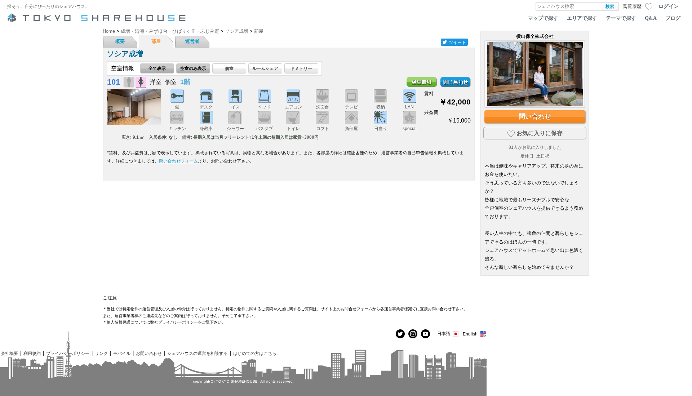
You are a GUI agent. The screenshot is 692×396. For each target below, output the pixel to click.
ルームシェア (265, 68)
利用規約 (32, 353)
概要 (120, 41)
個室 (229, 68)
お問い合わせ (149, 353)
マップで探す (543, 18)
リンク (101, 353)
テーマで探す (621, 18)
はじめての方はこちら (254, 353)
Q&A (651, 18)
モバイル (121, 353)
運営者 (192, 41)
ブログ (672, 18)
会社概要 (9, 353)
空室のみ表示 (193, 68)
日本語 (443, 333)
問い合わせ (535, 116)
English (470, 334)
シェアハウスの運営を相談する (197, 353)
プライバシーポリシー (67, 353)
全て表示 (157, 68)
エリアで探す (582, 18)
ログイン (668, 6)
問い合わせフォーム (178, 161)
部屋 (156, 41)
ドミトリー (301, 68)
